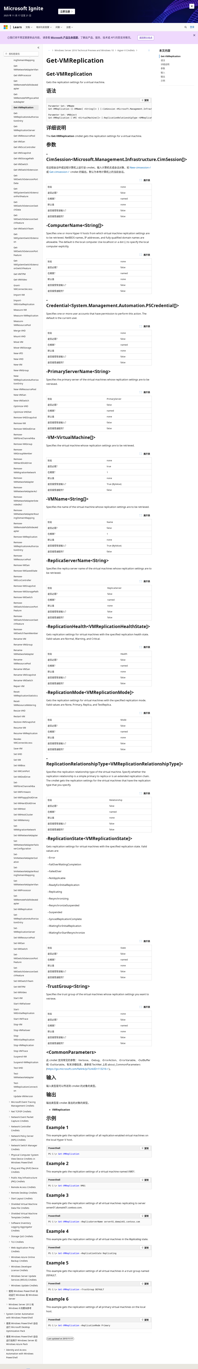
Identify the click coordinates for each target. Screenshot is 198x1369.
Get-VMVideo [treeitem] (20, 279)
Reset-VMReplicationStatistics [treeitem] (26, 693)
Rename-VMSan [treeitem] (22, 669)
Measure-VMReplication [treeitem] (26, 315)
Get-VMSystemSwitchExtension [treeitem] (26, 238)
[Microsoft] (6, 27)
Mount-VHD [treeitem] (20, 336)
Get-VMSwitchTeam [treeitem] (24, 228)
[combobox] (21, 53)
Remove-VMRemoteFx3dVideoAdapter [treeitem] (26, 527)
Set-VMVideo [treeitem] (20, 992)
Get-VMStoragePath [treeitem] (24, 158)
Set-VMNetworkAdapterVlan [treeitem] (26, 882)
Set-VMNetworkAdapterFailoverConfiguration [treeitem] (26, 844)
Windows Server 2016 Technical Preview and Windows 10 (84, 50)
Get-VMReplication (171, 56)
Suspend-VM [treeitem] (20, 1056)
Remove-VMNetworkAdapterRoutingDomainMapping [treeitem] (26, 514)
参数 (163, 68)
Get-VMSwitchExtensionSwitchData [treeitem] (26, 206)
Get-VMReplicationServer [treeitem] (24, 128)
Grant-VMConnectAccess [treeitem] (23, 287)
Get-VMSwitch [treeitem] (21, 164)
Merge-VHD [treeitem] (20, 330)
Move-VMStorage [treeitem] (22, 347)
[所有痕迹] (49, 50)
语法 (163, 60)
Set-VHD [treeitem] (18, 754)
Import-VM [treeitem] (19, 294)
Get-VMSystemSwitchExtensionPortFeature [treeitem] (26, 192)
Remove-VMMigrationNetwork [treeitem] (25, 470)
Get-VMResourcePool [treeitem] (24, 135)
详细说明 (165, 64)
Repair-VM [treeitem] (19, 686)
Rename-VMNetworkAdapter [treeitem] (24, 652)
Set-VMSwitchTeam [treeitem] (23, 981)
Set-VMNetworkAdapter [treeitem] (26, 835)
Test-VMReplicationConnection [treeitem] (26, 1087)
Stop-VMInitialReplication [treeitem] (24, 1037)
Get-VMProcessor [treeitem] (22, 75)
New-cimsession (139, 167)
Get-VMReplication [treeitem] (23, 107)
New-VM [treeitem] (18, 364)
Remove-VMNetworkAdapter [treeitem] (24, 479)
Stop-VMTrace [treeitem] (21, 1050)
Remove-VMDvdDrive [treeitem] (24, 428)
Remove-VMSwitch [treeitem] (23, 597)
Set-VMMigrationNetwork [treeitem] (25, 827)
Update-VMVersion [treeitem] (23, 1096)
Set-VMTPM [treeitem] (19, 986)
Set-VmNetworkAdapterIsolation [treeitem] (26, 858)
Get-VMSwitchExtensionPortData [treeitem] (26, 179)
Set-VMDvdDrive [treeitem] (22, 776)
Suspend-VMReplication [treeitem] (26, 1062)
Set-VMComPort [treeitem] (22, 771)
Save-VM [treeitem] (18, 748)
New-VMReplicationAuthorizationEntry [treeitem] (26, 379)
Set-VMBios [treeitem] (19, 765)
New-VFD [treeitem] (18, 353)
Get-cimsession (58, 172)
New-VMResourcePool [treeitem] (25, 389)
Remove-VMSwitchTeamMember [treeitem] (26, 631)
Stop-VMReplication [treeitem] (24, 1045)
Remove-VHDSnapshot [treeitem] (25, 417)
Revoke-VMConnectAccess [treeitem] (23, 741)
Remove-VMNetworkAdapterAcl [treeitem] (25, 489)
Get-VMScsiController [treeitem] (25, 147)
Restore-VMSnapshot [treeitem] (24, 721)
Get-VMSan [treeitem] (19, 141)
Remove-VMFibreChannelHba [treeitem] (24, 436)
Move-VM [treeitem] (18, 341)
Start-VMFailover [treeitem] (22, 1003)
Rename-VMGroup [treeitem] (23, 644)
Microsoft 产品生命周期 (64, 37)
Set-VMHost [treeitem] (20, 808)
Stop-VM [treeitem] (18, 1024)
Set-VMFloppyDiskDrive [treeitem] (25, 797)
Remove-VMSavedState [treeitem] (25, 570)
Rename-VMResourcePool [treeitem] (22, 661)
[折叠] (38, 47)
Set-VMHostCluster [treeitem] (23, 814)
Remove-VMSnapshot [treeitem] (25, 585)
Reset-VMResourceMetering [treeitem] (25, 703)
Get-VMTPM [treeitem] (20, 274)
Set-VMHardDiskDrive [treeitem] (25, 803)
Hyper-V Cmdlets (126, 50)
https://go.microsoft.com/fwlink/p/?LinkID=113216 (76, 1069)
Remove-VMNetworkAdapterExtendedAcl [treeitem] (26, 500)
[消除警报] (191, 6)
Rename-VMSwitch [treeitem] (23, 680)
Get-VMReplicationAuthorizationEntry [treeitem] (26, 117)
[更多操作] (149, 50)
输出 (163, 76)
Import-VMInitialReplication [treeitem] (24, 302)
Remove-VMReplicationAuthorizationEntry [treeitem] (26, 546)
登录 (192, 26)
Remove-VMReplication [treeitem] (25, 536)
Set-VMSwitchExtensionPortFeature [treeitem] (26, 958)
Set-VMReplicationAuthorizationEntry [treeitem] (26, 918)
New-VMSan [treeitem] (20, 394)
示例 (163, 80)
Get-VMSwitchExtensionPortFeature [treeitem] (26, 251)
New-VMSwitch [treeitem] (21, 400)
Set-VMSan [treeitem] (19, 943)
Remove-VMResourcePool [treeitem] (22, 557)
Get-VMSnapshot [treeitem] (22, 152)
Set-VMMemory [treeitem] (21, 820)
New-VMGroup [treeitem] (21, 370)
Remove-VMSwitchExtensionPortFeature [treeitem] (26, 606)
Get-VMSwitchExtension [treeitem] (26, 169)
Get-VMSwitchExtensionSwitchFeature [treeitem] (26, 219)
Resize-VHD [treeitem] (19, 710)
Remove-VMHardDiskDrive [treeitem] (23, 461)
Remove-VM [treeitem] (20, 423)
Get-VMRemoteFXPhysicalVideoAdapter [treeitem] (26, 98)
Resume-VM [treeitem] (20, 727)
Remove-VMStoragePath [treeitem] (26, 591)
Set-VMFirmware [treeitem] (22, 791)
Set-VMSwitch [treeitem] (21, 948)
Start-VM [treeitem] (18, 998)
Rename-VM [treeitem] (20, 638)
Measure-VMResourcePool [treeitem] (22, 323)
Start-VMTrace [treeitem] (21, 1018)
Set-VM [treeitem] (17, 759)
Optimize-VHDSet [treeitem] (22, 411)
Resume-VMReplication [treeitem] (26, 733)
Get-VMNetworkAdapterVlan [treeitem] (26, 67)
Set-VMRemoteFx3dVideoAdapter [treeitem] (26, 899)
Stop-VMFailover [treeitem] (22, 1030)
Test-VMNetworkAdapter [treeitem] (24, 1075)
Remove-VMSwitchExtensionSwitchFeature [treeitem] (26, 620)
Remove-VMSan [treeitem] (22, 565)
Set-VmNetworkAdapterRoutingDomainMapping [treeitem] (26, 871)
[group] (99, 112)
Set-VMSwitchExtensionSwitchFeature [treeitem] (26, 971)
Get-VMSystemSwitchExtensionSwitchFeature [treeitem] (26, 264)
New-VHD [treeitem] (18, 359)
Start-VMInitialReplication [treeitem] (24, 1011)
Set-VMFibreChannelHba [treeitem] (24, 784)
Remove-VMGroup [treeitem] (23, 444)
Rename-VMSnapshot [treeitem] (25, 674)
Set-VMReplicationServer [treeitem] (24, 930)
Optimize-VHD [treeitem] (21, 406)
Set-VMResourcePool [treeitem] (24, 937)
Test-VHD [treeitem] (18, 1067)
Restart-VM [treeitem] (19, 716)
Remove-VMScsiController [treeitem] (22, 578)
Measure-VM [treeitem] (20, 309)
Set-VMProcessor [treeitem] (22, 890)
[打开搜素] (186, 27)
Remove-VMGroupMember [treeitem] (23, 451)
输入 (163, 72)
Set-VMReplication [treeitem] (23, 909)
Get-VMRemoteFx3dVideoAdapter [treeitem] (26, 84)
